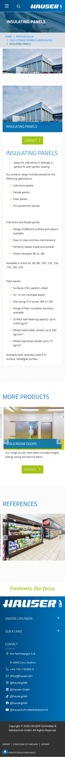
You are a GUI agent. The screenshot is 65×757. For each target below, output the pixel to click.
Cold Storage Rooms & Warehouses (31, 40)
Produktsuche (25, 36)
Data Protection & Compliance (19, 752)
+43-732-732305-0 (22, 669)
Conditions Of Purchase (25, 744)
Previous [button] (6, 441)
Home (8, 36)
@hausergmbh (19, 683)
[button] (32, 537)
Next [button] (59, 441)
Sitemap (45, 744)
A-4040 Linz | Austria (23, 662)
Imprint (6, 744)
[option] (32, 441)
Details (30, 469)
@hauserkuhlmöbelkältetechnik (29, 710)
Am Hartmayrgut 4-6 (22, 653)
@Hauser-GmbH (20, 689)
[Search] (18, 6)
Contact (30, 140)
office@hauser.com (21, 676)
